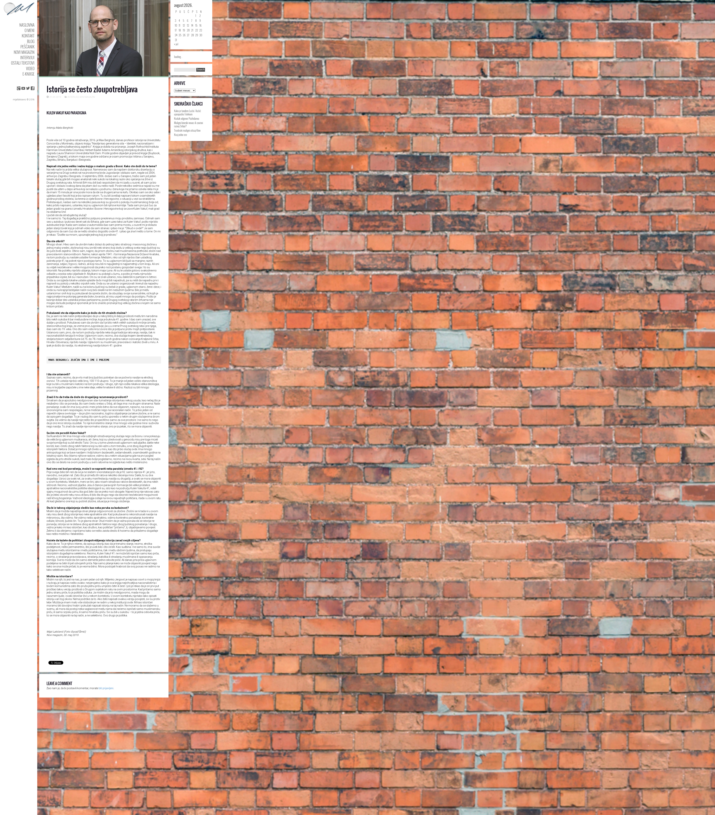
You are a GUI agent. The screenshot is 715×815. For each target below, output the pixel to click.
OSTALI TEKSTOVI (22, 63)
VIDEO (30, 68)
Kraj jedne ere (180, 135)
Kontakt (28, 36)
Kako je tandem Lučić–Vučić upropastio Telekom (187, 112)
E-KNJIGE (28, 74)
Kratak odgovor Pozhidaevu (186, 118)
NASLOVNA (26, 25)
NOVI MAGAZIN (24, 52)
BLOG (30, 41)
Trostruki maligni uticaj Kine (187, 130)
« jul (176, 44)
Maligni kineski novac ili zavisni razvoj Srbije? (188, 124)
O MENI (29, 30)
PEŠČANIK (27, 47)
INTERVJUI (27, 57)
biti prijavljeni (106, 688)
